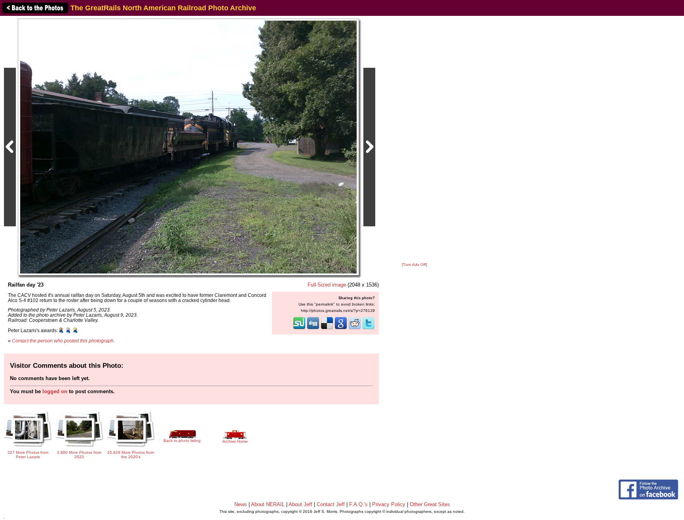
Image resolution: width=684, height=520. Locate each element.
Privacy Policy (388, 504)
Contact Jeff (331, 504)
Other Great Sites (430, 504)
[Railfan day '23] (188, 147)
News (240, 504)
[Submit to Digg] (313, 329)
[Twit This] (368, 329)
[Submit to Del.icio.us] (327, 329)
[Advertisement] (414, 139)
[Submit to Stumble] (299, 329)
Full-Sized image (327, 285)
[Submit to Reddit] (354, 329)
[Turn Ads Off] (414, 264)
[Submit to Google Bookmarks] (340, 329)
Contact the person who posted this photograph (63, 340)
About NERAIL (268, 504)
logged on (54, 391)
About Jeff (300, 504)
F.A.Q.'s (358, 504)
